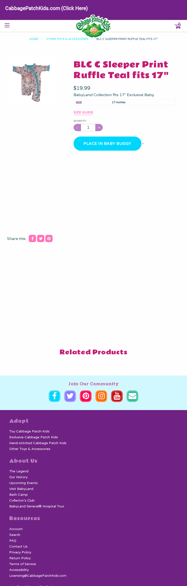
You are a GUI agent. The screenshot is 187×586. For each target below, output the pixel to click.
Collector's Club (22, 501)
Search (14, 535)
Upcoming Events (23, 483)
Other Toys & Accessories (29, 449)
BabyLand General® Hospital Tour (36, 506)
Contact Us (18, 547)
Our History (18, 477)
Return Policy (20, 558)
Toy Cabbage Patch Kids (29, 431)
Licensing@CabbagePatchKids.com (37, 576)
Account (16, 529)
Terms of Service (22, 564)
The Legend (18, 471)
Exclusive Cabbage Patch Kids (33, 437)
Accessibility (19, 570)
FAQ (12, 541)
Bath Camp (18, 495)
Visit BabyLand (21, 489)
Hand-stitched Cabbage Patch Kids (37, 443)
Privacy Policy (20, 552)
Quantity (80, 120)
